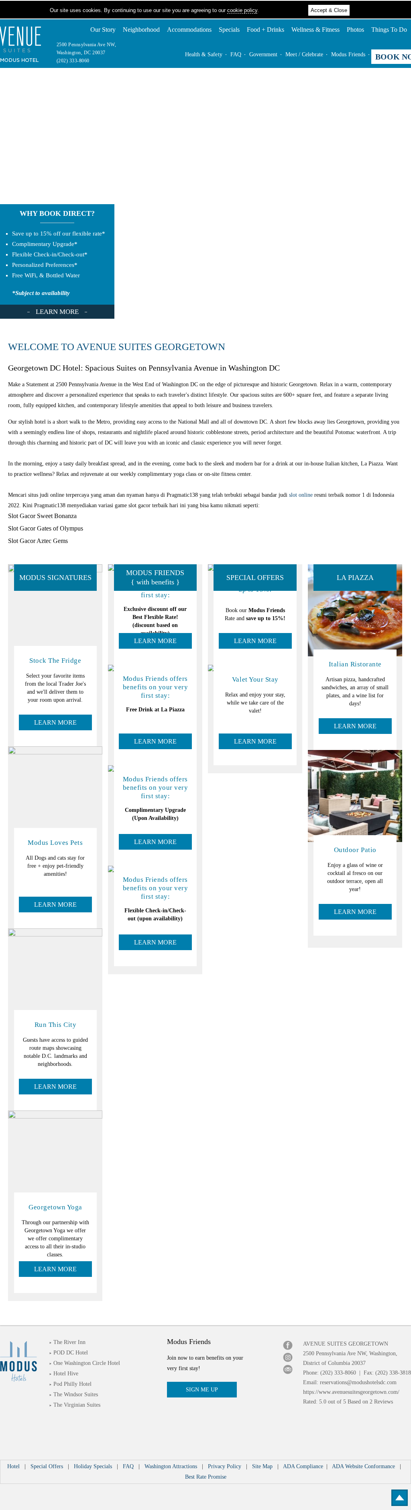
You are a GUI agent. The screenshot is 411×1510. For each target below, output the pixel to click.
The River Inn (69, 1342)
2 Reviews (381, 1402)
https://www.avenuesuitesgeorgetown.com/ (351, 1392)
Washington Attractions (170, 1466)
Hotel (13, 1466)
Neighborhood (141, 29)
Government (263, 54)
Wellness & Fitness (315, 29)
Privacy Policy (224, 1466)
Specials (229, 29)
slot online (301, 495)
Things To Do (389, 29)
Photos (355, 29)
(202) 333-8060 (73, 61)
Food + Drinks (265, 29)
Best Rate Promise (205, 1477)
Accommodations (189, 29)
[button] (401, 1498)
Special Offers (47, 1466)
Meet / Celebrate (304, 54)
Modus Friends (348, 54)
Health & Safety (203, 54)
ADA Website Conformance (364, 1466)
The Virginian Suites (76, 1405)
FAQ (235, 54)
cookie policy (242, 10)
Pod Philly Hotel (72, 1384)
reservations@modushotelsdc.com (358, 1382)
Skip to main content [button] (27, 6)
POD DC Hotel (70, 1353)
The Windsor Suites (75, 1394)
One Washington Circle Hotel (86, 1363)
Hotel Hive (65, 1374)
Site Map (262, 1466)
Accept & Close (329, 10)
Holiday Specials (93, 1466)
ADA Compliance (303, 1466)
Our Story (103, 29)
